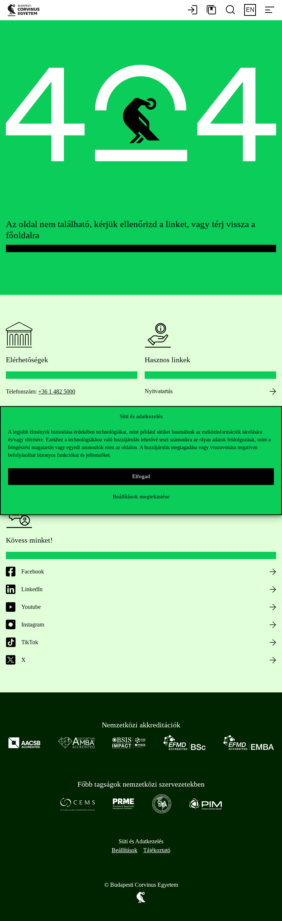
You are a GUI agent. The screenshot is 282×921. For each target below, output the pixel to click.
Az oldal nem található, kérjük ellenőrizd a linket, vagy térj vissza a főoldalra (130, 229)
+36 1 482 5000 (56, 391)
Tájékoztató (156, 850)
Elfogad (141, 476)
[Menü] (269, 10)
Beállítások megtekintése (141, 497)
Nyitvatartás (159, 391)
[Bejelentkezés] (192, 10)
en (250, 10)
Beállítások (124, 850)
